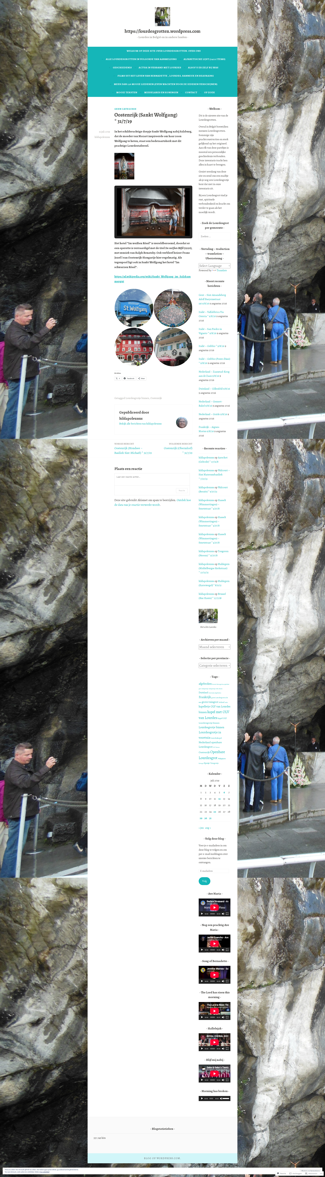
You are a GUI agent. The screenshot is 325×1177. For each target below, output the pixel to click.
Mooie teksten (126, 92)
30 (205, 818)
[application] (214, 907)
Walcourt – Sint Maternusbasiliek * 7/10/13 (214, 475)
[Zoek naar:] (214, 236)
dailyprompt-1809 (213, 689)
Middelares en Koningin (161, 92)
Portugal (201, 763)
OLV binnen (216, 747)
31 (210, 818)
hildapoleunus (102, 137)
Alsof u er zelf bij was (203, 67)
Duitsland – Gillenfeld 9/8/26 (214, 388)
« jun (201, 828)
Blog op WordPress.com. (162, 1158)
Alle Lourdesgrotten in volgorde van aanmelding (141, 59)
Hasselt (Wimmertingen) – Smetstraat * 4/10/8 (212, 504)
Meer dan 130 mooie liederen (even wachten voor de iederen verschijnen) (165, 84)
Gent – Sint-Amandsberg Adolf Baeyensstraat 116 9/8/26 (212, 299)
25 (215, 811)
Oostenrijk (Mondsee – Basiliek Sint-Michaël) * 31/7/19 (133, 448)
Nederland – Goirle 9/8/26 (213, 414)
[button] (147, 228)
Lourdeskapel (216, 738)
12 (219, 798)
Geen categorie (125, 109)
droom (220, 689)
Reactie (182, 490)
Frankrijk (205, 697)
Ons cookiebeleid (44, 1172)
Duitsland (203, 692)
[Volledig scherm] (227, 913)
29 (201, 818)
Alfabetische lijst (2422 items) (204, 59)
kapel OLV (222, 718)
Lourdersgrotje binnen (209, 722)
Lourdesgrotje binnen (137, 398)
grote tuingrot (210, 702)
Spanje (207, 763)
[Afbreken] (223, 913)
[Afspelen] (202, 913)
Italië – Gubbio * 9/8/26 (211, 346)
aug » (208, 828)
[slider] (226, 1098)
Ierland (221, 702)
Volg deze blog (214, 839)
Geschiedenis (122, 67)
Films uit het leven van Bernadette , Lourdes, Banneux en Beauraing (166, 75)
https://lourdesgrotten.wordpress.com (162, 31)
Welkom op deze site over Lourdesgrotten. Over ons (164, 51)
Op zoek (209, 92)
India (226, 702)
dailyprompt (205, 689)
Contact (191, 92)
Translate (222, 270)
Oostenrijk (156, 398)
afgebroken (205, 684)
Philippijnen (222, 758)
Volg (204, 881)
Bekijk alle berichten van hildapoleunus (140, 423)
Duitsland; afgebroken (215, 693)
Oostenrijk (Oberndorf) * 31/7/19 (178, 448)
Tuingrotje (214, 763)
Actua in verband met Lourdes (160, 67)
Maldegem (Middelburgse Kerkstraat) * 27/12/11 (214, 568)
